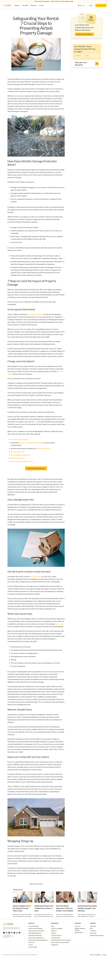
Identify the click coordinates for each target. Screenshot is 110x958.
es (84, 5)
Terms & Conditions (95, 955)
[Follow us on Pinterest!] (19, 932)
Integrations (54, 945)
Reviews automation (18, 452)
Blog (52, 926)
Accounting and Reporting (35, 938)
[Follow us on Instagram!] (6, 932)
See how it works (69, 1)
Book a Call (93, 933)
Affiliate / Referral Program (80, 929)
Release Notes (79, 932)
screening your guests (35, 314)
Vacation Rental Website (35, 928)
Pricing (30, 945)
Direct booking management (20, 455)
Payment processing (18, 458)
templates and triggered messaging (31, 443)
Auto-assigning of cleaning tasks (22, 461)
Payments (31, 942)
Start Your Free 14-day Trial (36, 468)
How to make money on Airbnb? (60, 942)
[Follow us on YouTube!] (14, 932)
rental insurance (35, 576)
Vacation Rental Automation (36, 931)
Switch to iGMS (32, 947)
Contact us (93, 931)
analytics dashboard (44, 448)
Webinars (54, 931)
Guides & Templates (56, 928)
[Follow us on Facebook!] (4, 932)
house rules (59, 624)
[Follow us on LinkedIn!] (9, 932)
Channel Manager (33, 926)
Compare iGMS (55, 938)
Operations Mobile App (35, 935)
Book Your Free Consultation (84, 34)
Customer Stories (56, 935)
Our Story (77, 926)
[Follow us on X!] (12, 932)
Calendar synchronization (20, 439)
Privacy (104, 955)
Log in (91, 5)
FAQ (91, 928)
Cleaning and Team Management (37, 940)
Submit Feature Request (97, 935)
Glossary (53, 933)
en (81, 5)
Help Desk (93, 926)
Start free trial (101, 5)
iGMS (36, 422)
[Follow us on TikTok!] (17, 932)
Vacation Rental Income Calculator (61, 940)
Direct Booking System (34, 933)
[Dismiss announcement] (107, 1)
